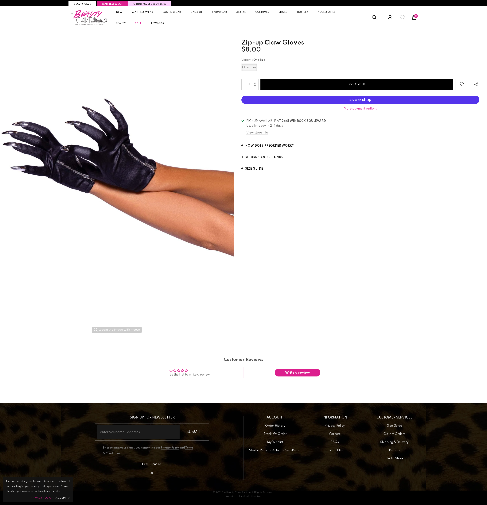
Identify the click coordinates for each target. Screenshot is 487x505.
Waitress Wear (112, 4)
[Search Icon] (376, 17)
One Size (249, 67)
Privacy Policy (170, 447)
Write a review (297, 372)
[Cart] (414, 18)
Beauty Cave (82, 4)
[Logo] (89, 17)
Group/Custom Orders (149, 4)
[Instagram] (152, 473)
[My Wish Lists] (402, 19)
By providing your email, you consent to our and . (148, 450)
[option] (117, 185)
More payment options (360, 108)
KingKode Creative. (250, 496)
